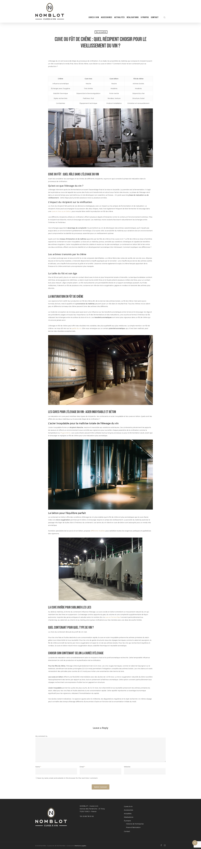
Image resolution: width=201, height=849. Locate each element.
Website (127, 767)
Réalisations (128, 817)
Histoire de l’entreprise (135, 824)
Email (82, 767)
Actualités (127, 814)
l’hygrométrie (65, 433)
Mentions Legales (80, 845)
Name (38, 767)
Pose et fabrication (133, 827)
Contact (127, 831)
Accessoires (128, 810)
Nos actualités (101, 32)
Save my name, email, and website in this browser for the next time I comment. (67, 778)
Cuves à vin (128, 806)
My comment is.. (41, 736)
